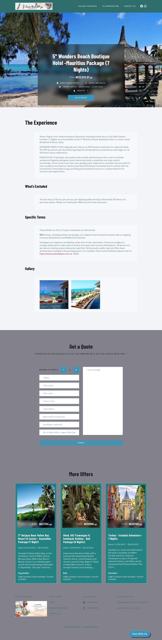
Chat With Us (139, 633)
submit (81, 443)
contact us (55, 614)
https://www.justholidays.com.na (56, 253)
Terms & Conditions (90, 627)
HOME (51, 602)
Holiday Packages (87, 6)
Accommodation (110, 6)
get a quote (81, 98)
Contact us (130, 6)
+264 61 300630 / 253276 (129, 608)
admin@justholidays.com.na (132, 602)
